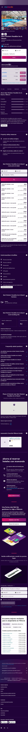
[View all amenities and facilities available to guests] (26, 255)
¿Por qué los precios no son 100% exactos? (12, 672)
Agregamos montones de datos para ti (11, 670)
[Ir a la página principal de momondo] (8, 7)
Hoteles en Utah (14, 679)
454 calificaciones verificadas (14, 46)
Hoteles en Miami (6, 635)
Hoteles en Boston (6, 651)
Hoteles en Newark (6, 646)
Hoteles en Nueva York (7, 633)
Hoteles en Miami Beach (7, 642)
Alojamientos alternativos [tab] (17, 624)
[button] (2, 7)
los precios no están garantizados (8, 664)
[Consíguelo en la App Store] (11, 722)
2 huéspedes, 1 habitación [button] (9, 53)
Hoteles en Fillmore (22, 679)
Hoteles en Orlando (6, 637)
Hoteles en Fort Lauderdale (8, 648)
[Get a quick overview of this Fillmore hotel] (26, 94)
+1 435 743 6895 (5, 44)
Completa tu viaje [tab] (17, 627)
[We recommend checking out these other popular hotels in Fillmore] (26, 433)
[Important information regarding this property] (26, 314)
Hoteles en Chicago (6, 644)
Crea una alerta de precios (12, 488)
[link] (14, 495)
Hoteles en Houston (6, 650)
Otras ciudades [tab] (6, 624)
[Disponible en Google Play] (4, 722)
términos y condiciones (22, 605)
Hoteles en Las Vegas (6, 640)
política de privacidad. (8, 606)
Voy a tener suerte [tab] (7, 627)
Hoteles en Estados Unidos (5, 679)
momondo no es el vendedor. (9, 668)
